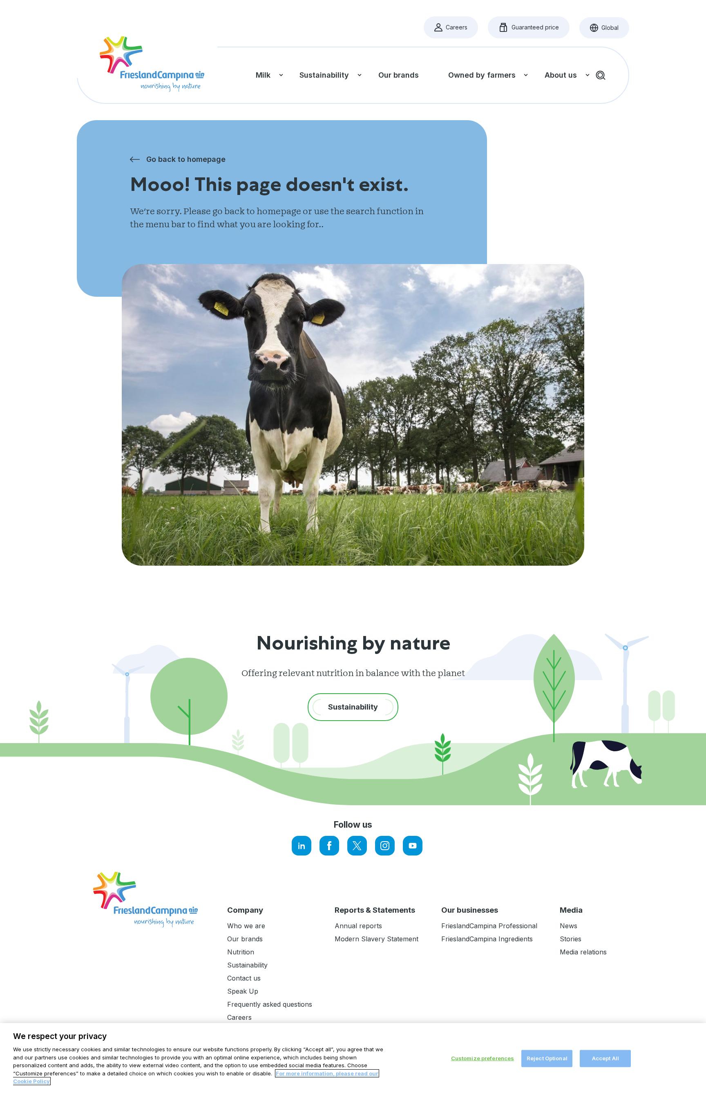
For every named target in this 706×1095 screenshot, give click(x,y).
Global (609, 30)
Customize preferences (482, 1058)
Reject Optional (547, 1058)
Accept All (605, 1058)
